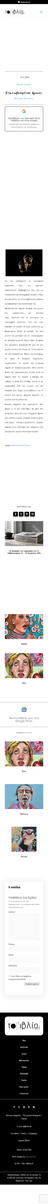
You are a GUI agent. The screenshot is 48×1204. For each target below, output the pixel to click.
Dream (24, 856)
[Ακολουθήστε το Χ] (21, 514)
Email (10, 955)
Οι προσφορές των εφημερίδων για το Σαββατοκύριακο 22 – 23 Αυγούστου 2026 (24, 552)
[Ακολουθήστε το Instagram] (32, 514)
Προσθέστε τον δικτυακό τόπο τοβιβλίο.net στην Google (24, 119)
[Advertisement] (24, 44)
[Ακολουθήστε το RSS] (34, 1107)
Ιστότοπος (12, 965)
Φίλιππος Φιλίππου (24, 98)
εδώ (36, 1177)
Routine (24, 644)
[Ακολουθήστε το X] (19, 1107)
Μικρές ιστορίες (24, 84)
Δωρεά (24, 1054)
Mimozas (24, 813)
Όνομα (11, 944)
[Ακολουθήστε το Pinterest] (26, 514)
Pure (24, 683)
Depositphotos (30, 1156)
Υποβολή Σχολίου (32, 984)
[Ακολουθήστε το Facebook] (15, 514)
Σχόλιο (12, 912)
